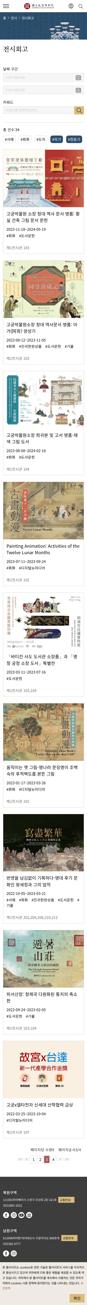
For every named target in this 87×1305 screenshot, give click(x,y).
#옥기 (56, 139)
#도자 (40, 139)
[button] (6, 6)
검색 (79, 110)
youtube (21, 1215)
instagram (14, 1215)
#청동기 (74, 139)
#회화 (25, 139)
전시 (14, 17)
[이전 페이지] (27, 1159)
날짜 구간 (10, 68)
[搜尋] (81, 6)
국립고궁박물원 (38, 6)
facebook (6, 1215)
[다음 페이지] (60, 1159)
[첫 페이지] (20, 1159)
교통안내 (65, 1200)
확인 (77, 1298)
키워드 (8, 102)
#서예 (9, 139)
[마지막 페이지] (66, 1159)
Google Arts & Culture (29, 1215)
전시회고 (28, 17)
